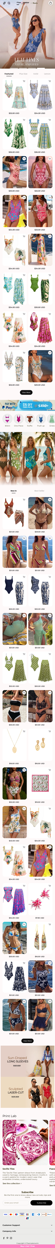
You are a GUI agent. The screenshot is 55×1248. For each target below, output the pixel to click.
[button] (4, 3)
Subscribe (41, 1203)
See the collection (11, 1183)
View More (26, 392)
